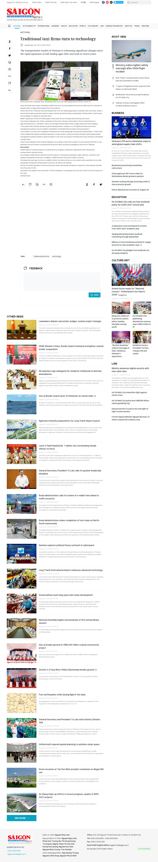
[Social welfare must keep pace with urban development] (21, 603)
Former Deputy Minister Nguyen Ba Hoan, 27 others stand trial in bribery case (131, 418)
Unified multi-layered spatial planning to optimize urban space (69, 744)
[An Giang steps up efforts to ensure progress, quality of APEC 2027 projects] (21, 802)
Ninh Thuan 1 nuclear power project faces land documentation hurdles (132, 79)
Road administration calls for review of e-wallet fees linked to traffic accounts (69, 497)
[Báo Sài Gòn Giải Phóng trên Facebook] (103, 2)
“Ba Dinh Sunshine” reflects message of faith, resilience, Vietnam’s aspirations (120, 351)
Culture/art (93, 26)
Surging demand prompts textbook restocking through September (127, 235)
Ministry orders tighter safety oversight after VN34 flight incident (132, 68)
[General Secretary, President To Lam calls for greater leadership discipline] (21, 479)
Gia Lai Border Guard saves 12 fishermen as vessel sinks (66, 396)
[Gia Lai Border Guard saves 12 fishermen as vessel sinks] (21, 404)
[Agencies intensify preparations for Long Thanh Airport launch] (21, 429)
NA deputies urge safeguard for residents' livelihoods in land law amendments (70, 372)
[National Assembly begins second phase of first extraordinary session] (21, 628)
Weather (145, 26)
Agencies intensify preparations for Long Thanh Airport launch (69, 420)
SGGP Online (36, 2)
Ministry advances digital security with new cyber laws (130, 370)
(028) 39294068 (14, 851)
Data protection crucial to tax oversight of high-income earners (130, 410)
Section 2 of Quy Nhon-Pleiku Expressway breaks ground (67, 669)
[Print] (9, 69)
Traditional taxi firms (41, 256)
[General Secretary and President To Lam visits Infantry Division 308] (21, 728)
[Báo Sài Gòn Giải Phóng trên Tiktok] (111, 2)
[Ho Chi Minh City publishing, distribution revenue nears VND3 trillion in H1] (142, 308)
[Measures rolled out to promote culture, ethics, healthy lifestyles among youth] (121, 308)
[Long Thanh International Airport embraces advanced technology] (21, 578)
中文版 (83, 2)
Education (73, 26)
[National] (9, 90)
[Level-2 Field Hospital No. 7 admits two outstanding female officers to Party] (21, 454)
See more (20, 818)
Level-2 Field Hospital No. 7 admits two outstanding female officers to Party (67, 447)
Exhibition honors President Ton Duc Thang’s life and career (141, 349)
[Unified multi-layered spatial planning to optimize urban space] (21, 753)
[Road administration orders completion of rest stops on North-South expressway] (21, 529)
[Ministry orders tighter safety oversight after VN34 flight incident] (131, 51)
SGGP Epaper (94, 2)
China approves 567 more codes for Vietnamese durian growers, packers (128, 174)
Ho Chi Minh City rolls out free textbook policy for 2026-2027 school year (131, 203)
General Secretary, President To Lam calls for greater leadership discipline (70, 472)
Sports (83, 26)
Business (55, 26)
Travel (137, 26)
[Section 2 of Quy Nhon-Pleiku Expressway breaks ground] (21, 678)
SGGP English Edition (25, 14)
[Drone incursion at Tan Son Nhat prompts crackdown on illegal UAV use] (21, 778)
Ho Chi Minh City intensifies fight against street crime (129, 393)
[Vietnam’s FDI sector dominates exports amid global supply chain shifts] (131, 127)
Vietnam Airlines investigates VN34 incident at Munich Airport (130, 104)
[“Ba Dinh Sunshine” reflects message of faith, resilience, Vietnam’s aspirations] (121, 337)
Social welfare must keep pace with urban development (66, 595)
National (17, 26)
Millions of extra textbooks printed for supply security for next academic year (131, 243)
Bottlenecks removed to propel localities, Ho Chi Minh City (132, 96)
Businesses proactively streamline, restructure (127, 166)
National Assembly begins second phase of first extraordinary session (69, 621)
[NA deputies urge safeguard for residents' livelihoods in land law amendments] (21, 379)
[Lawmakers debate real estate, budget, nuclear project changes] (21, 330)
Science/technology (114, 26)
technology (56, 256)
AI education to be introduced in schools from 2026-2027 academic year (129, 227)
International (44, 26)
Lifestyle (128, 26)
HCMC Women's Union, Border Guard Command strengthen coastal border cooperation (71, 347)
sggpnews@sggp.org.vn (16, 854)
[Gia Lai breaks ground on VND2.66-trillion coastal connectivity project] (21, 653)
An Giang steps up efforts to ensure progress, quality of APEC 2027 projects (69, 795)
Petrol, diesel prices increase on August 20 (130, 190)
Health (64, 26)
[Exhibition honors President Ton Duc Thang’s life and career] (142, 337)
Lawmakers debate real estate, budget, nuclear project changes (70, 321)
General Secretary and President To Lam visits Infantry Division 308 (69, 721)
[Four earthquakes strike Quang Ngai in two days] (21, 703)
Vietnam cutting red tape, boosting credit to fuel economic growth (131, 182)
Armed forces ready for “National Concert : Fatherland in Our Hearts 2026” (128, 291)
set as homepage (144, 849)
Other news (15, 316)
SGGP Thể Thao (51, 2)
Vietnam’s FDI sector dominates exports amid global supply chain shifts (131, 142)
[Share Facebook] (9, 48)
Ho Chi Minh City (29, 26)
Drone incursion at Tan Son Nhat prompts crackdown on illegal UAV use (71, 770)
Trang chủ (9, 25)
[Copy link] (9, 76)
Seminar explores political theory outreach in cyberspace (66, 545)
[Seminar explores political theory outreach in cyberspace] (21, 554)
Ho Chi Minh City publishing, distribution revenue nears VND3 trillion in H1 (142, 321)
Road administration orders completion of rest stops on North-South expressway (69, 522)
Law (102, 26)
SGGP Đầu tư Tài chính (68, 2)
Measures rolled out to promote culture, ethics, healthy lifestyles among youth (120, 321)
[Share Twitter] (9, 55)
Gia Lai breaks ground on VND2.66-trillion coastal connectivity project (69, 646)
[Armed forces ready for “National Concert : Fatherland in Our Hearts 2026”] (131, 275)
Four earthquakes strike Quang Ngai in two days (62, 694)
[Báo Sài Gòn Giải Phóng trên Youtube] (107, 2)
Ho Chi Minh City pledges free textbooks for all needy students (130, 251)
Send (96, 295)
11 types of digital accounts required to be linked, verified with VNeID (133, 87)
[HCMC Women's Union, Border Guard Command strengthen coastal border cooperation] (21, 355)
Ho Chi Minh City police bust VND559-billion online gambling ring (130, 402)
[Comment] (9, 83)
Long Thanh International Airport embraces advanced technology (71, 570)
